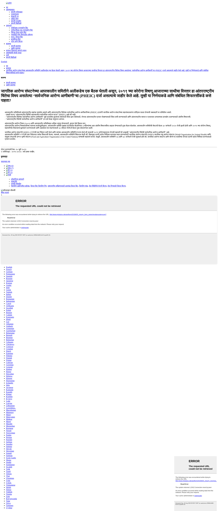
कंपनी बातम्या (16, 46)
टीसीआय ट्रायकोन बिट (19, 28)
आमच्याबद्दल (10, 10)
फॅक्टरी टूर (15, 16)
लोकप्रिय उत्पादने (17, 179)
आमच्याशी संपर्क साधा (13, 53)
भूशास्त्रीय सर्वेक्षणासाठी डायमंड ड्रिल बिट (63, 186)
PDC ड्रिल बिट (17, 37)
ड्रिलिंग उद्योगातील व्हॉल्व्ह (20, 186)
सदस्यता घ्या (5, 161)
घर (7, 7)
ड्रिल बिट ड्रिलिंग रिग (39, 186)
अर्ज (7, 55)
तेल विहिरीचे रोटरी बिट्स (98, 186)
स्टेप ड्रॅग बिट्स (16, 41)
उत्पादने (8, 25)
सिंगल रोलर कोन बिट (18, 32)
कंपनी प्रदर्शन (16, 21)
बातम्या (8, 44)
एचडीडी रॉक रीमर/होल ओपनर (22, 35)
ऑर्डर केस (14, 19)
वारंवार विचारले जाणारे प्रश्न (16, 50)
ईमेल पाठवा (5, 192)
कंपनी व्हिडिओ (16, 23)
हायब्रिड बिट (16, 39)
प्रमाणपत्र (15, 14)
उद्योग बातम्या (15, 48)
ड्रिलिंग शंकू (83, 186)
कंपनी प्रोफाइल (16, 12)
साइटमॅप (14, 181)
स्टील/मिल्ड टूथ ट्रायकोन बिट (22, 30)
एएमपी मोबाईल (16, 184)
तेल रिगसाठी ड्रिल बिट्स (117, 186)
